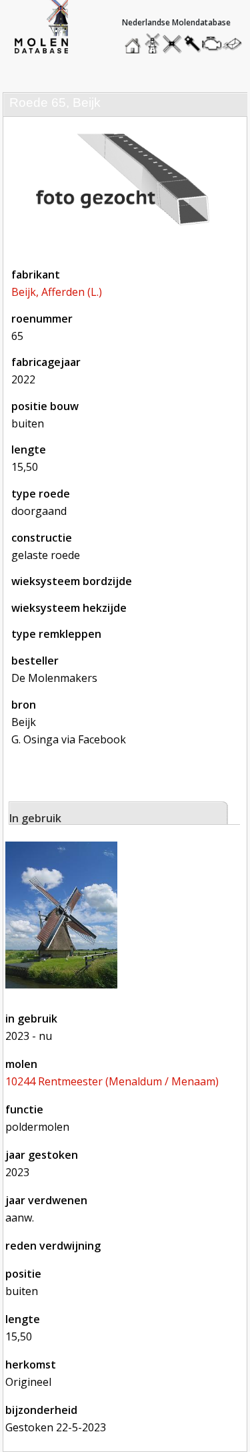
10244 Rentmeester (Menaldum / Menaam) (112, 1081)
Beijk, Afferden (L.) (56, 292)
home (134, 40)
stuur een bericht (236, 43)
